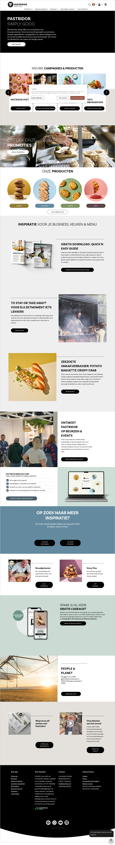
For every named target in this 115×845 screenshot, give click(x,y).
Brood (19, 206)
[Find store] (106, 4)
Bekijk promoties (18, 152)
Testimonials (15, 794)
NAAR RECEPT (70, 391)
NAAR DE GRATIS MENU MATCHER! (21, 498)
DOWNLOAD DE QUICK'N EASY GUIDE (77, 270)
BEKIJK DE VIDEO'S (95, 750)
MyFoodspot (15, 786)
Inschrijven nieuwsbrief (18, 784)
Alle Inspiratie (44, 585)
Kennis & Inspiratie (40, 9)
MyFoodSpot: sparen (67, 9)
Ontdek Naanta (45, 108)
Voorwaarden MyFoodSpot (90, 781)
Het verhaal (95, 585)
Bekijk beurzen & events (74, 459)
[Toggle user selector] (100, 4)
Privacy (84, 779)
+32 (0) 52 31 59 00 (65, 786)
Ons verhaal (16, 44)
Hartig (70, 206)
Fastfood (44, 206)
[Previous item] (8, 93)
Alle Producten (57, 212)
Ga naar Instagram (45, 543)
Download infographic (44, 745)
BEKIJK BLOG (19, 330)
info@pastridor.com (65, 784)
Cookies (84, 776)
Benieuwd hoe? (70, 694)
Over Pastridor (82, 9)
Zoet (96, 206)
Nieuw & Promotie (16, 789)
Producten (27, 9)
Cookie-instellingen (37, 97)
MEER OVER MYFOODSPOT (73, 623)
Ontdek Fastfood (94, 108)
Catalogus (14, 791)
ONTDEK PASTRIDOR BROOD (20, 108)
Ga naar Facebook (70, 543)
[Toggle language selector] (94, 4)
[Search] (89, 4)
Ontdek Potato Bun (70, 108)
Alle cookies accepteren (77, 97)
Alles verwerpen (63, 97)
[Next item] (106, 93)
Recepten (53, 9)
